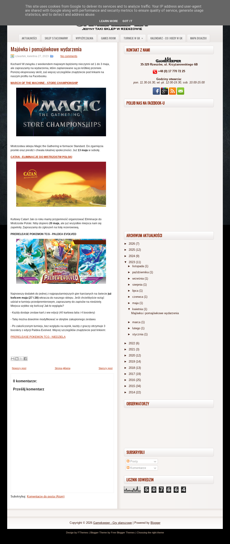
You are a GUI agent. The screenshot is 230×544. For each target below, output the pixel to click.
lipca (135, 290)
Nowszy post (19, 368)
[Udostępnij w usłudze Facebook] (25, 358)
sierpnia (137, 284)
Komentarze (137, 468)
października (141, 272)
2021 (132, 349)
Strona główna (62, 368)
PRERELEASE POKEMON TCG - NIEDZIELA (38, 336)
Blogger (155, 522)
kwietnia (138, 309)
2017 (132, 374)
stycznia (138, 334)
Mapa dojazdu (198, 38)
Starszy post (106, 368)
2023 (132, 262)
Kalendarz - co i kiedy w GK (166, 38)
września (138, 278)
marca (136, 322)
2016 (132, 380)
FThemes (83, 532)
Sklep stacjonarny (56, 38)
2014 (132, 392)
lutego (136, 328)
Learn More (108, 21)
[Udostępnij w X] (21, 358)
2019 (132, 361)
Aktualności (29, 38)
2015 (132, 386)
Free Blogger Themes (123, 532)
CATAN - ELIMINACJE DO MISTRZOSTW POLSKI (41, 157)
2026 (132, 243)
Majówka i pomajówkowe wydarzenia (46, 49)
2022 (132, 343)
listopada (138, 266)
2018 (132, 367)
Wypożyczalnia (84, 38)
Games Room (108, 38)
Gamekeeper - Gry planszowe (112, 522)
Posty (133, 461)
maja (135, 303)
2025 (132, 249)
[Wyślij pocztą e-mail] (12, 358)
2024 (132, 256)
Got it (127, 21)
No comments (68, 56)
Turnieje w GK (133, 38)
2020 (132, 355)
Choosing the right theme (150, 532)
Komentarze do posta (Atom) (45, 496)
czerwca (138, 296)
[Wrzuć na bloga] (17, 358)
